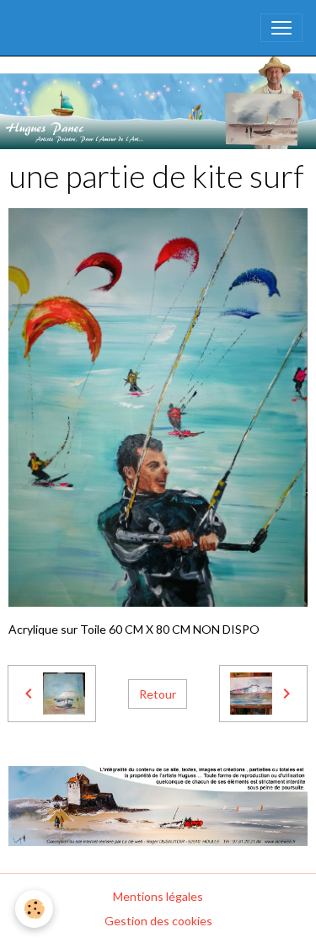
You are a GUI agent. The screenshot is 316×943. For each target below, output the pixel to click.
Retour (157, 694)
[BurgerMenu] (281, 27)
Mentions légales (158, 896)
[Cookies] (34, 909)
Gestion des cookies (158, 921)
